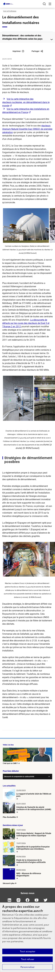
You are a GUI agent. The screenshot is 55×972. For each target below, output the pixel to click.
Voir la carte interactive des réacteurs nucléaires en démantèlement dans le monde (26, 102)
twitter (45, 900)
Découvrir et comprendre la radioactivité (19, 777)
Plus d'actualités (9, 817)
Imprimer (17, 51)
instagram (18, 900)
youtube (36, 900)
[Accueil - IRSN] (8, 4)
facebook (27, 900)
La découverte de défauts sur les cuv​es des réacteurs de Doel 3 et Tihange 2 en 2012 (25, 323)
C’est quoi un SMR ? (10, 763)
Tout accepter (27, 951)
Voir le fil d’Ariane (9, 11)
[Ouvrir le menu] (50, 4)
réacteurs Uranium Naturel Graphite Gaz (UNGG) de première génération (27, 129)
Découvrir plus (9, 883)
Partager (35, 51)
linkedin (9, 900)
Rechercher (44, 4)
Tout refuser (27, 959)
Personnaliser (27, 967)
